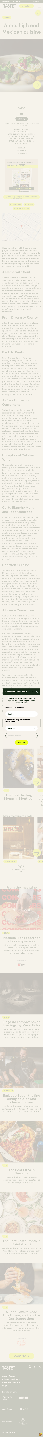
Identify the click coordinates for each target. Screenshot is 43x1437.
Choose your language (14, 707)
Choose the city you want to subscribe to (17, 720)
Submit (21, 742)
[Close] (37, 692)
